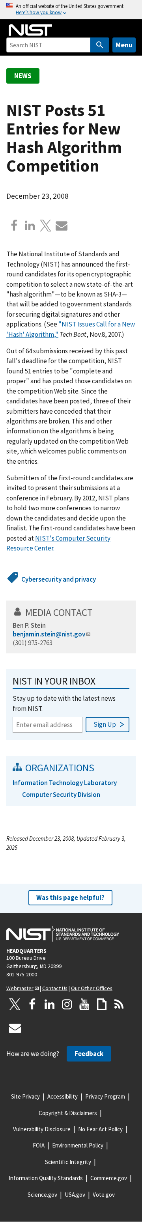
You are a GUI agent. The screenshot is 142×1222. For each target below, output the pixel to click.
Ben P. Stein (29, 625)
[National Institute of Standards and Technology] (62, 934)
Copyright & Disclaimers (68, 1113)
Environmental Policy (77, 1145)
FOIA (39, 1145)
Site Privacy (25, 1096)
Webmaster (20, 988)
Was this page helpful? (70, 897)
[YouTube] (84, 1004)
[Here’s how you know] (71, 9)
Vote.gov (104, 1194)
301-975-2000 (21, 974)
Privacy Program (105, 1096)
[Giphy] (101, 1004)
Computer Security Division (61, 794)
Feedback (89, 1053)
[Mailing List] (15, 1028)
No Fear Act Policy (100, 1129)
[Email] (61, 225)
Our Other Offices (91, 988)
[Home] (30, 29)
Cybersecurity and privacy (58, 579)
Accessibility (62, 1096)
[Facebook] (14, 225)
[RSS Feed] (119, 1004)
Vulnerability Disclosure (42, 1129)
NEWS (23, 75)
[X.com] (46, 225)
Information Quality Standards (46, 1178)
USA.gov (75, 1194)
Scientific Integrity (68, 1162)
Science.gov (42, 1194)
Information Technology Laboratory (65, 782)
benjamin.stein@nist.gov (49, 634)
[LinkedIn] (49, 1004)
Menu (124, 44)
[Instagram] (67, 1004)
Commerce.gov (108, 1178)
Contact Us (54, 988)
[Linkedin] (30, 225)
